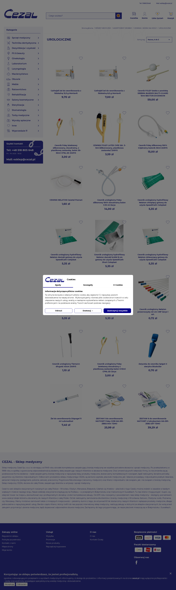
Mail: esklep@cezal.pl (164, 3)
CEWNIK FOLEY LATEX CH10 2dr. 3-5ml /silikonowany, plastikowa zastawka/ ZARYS (109, 148)
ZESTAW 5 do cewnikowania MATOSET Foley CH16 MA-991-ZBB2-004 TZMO (109, 421)
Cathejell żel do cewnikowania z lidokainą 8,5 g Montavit (109, 92)
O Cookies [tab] (118, 285)
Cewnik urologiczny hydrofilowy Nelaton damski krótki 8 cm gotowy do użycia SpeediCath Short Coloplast (109, 258)
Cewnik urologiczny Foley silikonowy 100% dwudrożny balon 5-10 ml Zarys (109, 202)
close (170, 573)
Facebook (136, 562)
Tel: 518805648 (145, 3)
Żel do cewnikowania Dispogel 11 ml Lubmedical (66, 419)
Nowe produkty (53, 543)
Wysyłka (50, 536)
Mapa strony (7, 546)
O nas (92, 536)
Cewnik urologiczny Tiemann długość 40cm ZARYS (66, 365)
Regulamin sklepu (10, 536)
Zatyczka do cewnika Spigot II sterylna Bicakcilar (153, 365)
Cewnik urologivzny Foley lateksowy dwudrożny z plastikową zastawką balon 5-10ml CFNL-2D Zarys (109, 368)
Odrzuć (58, 311)
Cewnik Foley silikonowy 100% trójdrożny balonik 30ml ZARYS (152, 146)
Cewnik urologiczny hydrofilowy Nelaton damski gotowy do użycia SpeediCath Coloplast (66, 257)
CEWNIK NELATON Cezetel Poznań (66, 200)
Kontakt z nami (9, 543)
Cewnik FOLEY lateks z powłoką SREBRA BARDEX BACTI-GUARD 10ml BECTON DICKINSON (153, 93)
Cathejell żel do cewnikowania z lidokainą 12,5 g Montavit (66, 92)
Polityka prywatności (11, 539)
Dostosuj (87, 311)
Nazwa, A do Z (159, 39)
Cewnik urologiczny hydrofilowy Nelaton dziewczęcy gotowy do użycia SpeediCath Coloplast (153, 257)
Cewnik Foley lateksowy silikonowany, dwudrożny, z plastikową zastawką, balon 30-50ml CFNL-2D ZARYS (66, 149)
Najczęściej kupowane (56, 546)
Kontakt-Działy (96, 539)
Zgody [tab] (58, 285)
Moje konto (7, 550)
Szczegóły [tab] (88, 285)
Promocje (50, 539)
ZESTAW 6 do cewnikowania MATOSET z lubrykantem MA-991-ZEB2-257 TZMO (153, 421)
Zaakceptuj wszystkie (117, 311)
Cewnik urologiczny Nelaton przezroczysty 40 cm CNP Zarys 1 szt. (152, 312)
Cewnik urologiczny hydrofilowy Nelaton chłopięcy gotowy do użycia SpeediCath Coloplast (153, 202)
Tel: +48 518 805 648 (19, 150)
